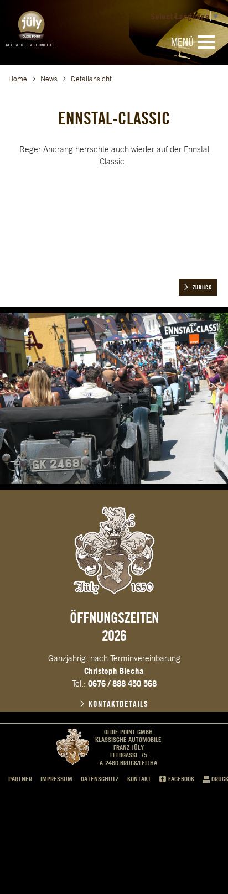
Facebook (181, 779)
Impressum (56, 779)
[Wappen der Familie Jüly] (114, 550)
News (49, 79)
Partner (20, 779)
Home (17, 79)
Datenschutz (100, 779)
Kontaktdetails (118, 704)
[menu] (206, 42)
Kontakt (139, 779)
